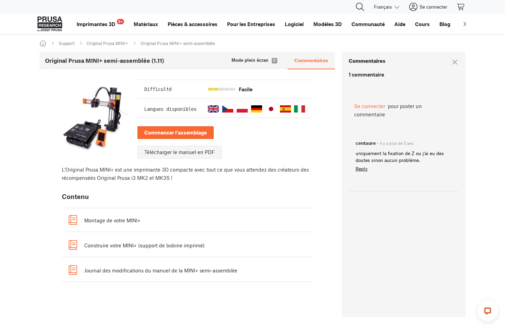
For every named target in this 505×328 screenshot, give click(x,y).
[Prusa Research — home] (50, 24)
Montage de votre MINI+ (112, 220)
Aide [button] (399, 24)
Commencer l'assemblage (175, 132)
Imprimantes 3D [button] (100, 23)
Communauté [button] (368, 24)
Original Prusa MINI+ (107, 43)
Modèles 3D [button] (327, 24)
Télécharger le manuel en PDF (179, 152)
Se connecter (369, 106)
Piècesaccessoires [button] (192, 24)
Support (67, 43)
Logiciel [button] (294, 24)
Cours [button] (422, 24)
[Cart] (461, 7)
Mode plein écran (250, 60)
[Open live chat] (488, 311)
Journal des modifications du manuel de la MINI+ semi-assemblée (160, 270)
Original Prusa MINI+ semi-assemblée (178, 43)
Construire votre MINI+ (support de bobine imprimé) (144, 245)
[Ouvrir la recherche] (360, 7)
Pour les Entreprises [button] (251, 24)
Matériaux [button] (146, 24)
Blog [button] (444, 24)
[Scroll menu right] (464, 24)
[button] (213, 109)
